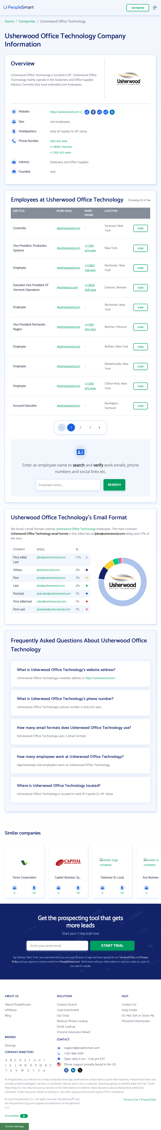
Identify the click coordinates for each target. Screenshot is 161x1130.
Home (9, 21)
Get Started (138, 8)
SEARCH (114, 485)
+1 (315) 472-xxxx (60, 152)
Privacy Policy (148, 1099)
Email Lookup (66, 1026)
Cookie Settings (14, 1126)
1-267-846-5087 (74, 1053)
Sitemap (10, 1045)
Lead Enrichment (68, 1010)
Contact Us (129, 1004)
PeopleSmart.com (70, 962)
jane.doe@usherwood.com (54, 593)
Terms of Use (126, 957)
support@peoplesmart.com (82, 1048)
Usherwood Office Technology (76, 529)
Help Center (129, 1010)
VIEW (141, 228)
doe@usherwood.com (51, 585)
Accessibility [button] (12, 1116)
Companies (27, 21)
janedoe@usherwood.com (53, 609)
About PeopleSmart (18, 1004)
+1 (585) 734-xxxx (90, 268)
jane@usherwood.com (51, 578)
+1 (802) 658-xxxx (90, 287)
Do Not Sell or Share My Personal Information (138, 1018)
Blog (8, 1015)
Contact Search (67, 1004)
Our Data (63, 1015)
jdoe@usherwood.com (51, 557)
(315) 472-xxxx (58, 141)
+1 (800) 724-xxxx (61, 147)
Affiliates (11, 1010)
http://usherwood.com (64, 112)
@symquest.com (67, 287)
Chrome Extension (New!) (73, 1032)
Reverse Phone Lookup (72, 1021)
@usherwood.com (68, 228)
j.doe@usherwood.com (51, 601)
